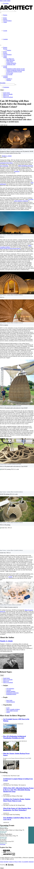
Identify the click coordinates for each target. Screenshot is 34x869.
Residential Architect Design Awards (15, 32)
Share (2, 90)
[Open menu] (0, 12)
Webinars (8, 42)
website (10, 576)
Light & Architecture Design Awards (15, 33)
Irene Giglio (9, 700)
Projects (5, 15)
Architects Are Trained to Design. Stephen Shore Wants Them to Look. (16, 800)
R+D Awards (9, 36)
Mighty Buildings (22, 165)
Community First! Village (6, 163)
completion (16, 171)
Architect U (9, 40)
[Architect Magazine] (16, 9)
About (1, 861)
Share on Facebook (8, 97)
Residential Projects (11, 694)
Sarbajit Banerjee (10, 701)
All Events (2, 844)
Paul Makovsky (10, 23)
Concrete (8, 690)
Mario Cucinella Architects (13, 709)
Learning (5, 39)
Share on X (6, 95)
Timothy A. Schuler (7, 156)
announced (30, 165)
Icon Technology (4, 165)
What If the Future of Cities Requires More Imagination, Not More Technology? (17, 809)
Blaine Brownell (10, 25)
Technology (6, 87)
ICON (7, 708)
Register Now (3, 831)
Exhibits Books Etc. (11, 27)
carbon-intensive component (21, 200)
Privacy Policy (18, 861)
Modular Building (10, 691)
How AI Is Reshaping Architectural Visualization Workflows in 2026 (14, 737)
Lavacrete (30, 199)
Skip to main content (5, 0)
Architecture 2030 (10, 29)
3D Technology (10, 688)
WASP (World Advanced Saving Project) (10, 248)
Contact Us (11, 861)
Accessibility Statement (28, 861)
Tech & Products (7, 20)
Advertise (5, 861)
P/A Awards (9, 37)
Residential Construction (12, 692)
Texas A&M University (12, 710)
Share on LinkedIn (7, 94)
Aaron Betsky (9, 26)
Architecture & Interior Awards (14, 35)
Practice (5, 19)
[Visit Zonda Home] (7, 865)
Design (5, 18)
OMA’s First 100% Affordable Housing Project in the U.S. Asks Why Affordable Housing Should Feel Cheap (18, 789)
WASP (8, 712)
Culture (5, 22)
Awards (5, 30)
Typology (8, 16)
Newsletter (6, 3)
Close (2, 868)
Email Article (6, 92)
